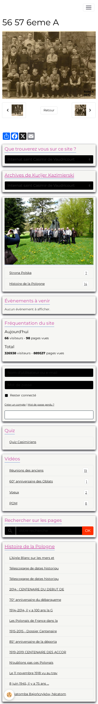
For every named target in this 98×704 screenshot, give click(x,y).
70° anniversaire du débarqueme (35, 600)
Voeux (48, 492)
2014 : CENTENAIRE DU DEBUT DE (36, 589)
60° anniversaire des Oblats (48, 481)
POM (48, 503)
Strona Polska (48, 273)
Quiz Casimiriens (22, 442)
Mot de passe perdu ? (41, 404)
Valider (49, 415)
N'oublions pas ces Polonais (31, 663)
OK (87, 530)
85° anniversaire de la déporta (33, 642)
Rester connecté (23, 395)
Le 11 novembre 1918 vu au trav (33, 673)
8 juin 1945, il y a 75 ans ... (29, 683)
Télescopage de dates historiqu (34, 568)
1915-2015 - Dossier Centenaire (33, 631)
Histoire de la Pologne (48, 284)
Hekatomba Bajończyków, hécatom (37, 694)
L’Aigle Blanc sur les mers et (31, 558)
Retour (49, 110)
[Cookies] (9, 695)
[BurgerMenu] (88, 7)
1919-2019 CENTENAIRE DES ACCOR (37, 652)
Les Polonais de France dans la (33, 621)
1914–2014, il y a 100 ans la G (31, 610)
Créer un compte (15, 404)
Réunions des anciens (48, 470)
